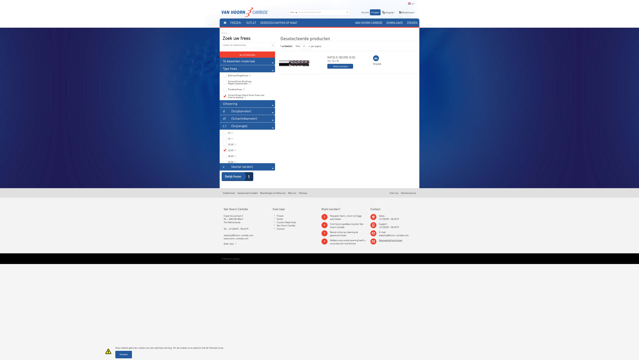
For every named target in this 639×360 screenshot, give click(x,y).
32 (230, 138)
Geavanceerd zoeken (247, 192)
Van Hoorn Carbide (286, 225)
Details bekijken (340, 66)
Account (365, 12)
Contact (281, 228)
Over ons (394, 192)
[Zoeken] (347, 12)
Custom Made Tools (286, 222)
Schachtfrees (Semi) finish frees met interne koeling (246, 96)
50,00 (232, 161)
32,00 (232, 150)
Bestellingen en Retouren (273, 192)
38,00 (232, 156)
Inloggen (375, 12)
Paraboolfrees (236, 89)
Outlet (280, 218)
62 (230, 132)
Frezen (280, 215)
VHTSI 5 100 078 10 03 (341, 57)
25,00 (232, 144)
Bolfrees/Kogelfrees (239, 75)
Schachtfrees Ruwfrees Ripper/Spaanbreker (240, 82)
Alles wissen (247, 54)
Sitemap (303, 192)
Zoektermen (229, 192)
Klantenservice (408, 192)
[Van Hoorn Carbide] (245, 12)
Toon (298, 46)
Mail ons (292, 192)
